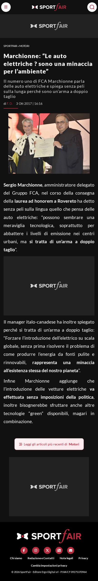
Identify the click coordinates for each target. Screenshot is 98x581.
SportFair (10, 45)
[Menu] (6, 7)
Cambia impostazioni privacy (49, 565)
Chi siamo (16, 558)
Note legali (66, 558)
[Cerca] (92, 7)
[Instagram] (35, 550)
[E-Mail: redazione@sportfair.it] (70, 550)
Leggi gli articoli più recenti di (51, 444)
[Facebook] (24, 550)
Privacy (83, 558)
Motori (24, 45)
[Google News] (59, 550)
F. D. (10, 103)
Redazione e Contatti (41, 558)
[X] (47, 550)
